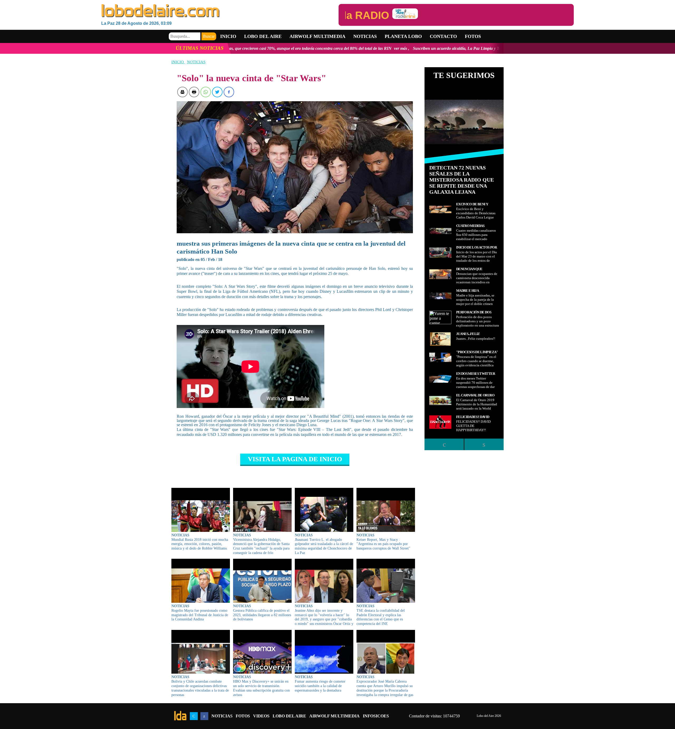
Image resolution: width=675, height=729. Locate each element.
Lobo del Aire (289, 716)
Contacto (443, 36)
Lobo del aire (263, 36)
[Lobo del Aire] (220, 11)
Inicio (228, 36)
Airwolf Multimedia (317, 36)
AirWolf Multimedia (334, 716)
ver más (323, 48)
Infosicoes (376, 716)
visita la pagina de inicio (295, 459)
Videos (261, 716)
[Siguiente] (484, 444)
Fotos (473, 36)
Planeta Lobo (403, 36)
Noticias (365, 36)
